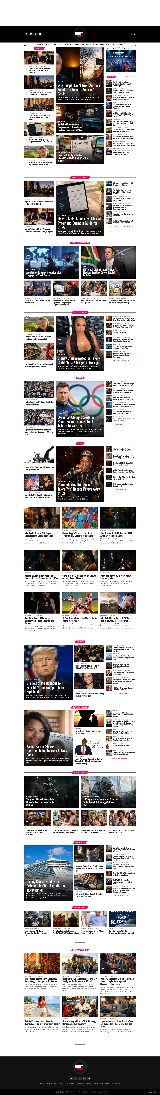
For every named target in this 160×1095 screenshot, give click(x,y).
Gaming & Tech (79, 45)
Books (54, 45)
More (113, 45)
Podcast (120, 45)
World (60, 45)
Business (95, 45)
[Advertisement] (80, 13)
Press (107, 45)
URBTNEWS (40, 45)
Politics (88, 45)
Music (102, 45)
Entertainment (68, 45)
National (48, 45)
